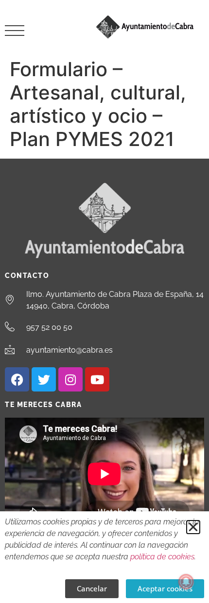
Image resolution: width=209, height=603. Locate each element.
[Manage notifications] (186, 581)
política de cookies (162, 556)
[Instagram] (70, 379)
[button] (193, 527)
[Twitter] (44, 379)
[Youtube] (97, 379)
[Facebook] (17, 379)
